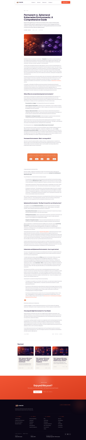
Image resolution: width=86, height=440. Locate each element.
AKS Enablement (32, 425)
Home (24, 10)
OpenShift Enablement (33, 427)
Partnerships (60, 423)
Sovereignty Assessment (48, 423)
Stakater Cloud (17, 418)
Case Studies (46, 420)
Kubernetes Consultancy (56, 80)
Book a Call (65, 2)
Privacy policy (25, 433)
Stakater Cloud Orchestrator (19, 420)
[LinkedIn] (68, 434)
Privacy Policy (60, 427)
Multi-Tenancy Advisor (47, 425)
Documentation (46, 427)
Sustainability (60, 425)
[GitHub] (65, 434)
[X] (70, 434)
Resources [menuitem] (44, 2)
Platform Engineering (32, 418)
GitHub (45, 428)
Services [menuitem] (38, 2)
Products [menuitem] (33, 2)
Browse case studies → (48, 391)
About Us (59, 418)
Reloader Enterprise (18, 423)
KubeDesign (31, 420)
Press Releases (60, 420)
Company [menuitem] (50, 2)
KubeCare (31, 423)
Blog (27, 10)
